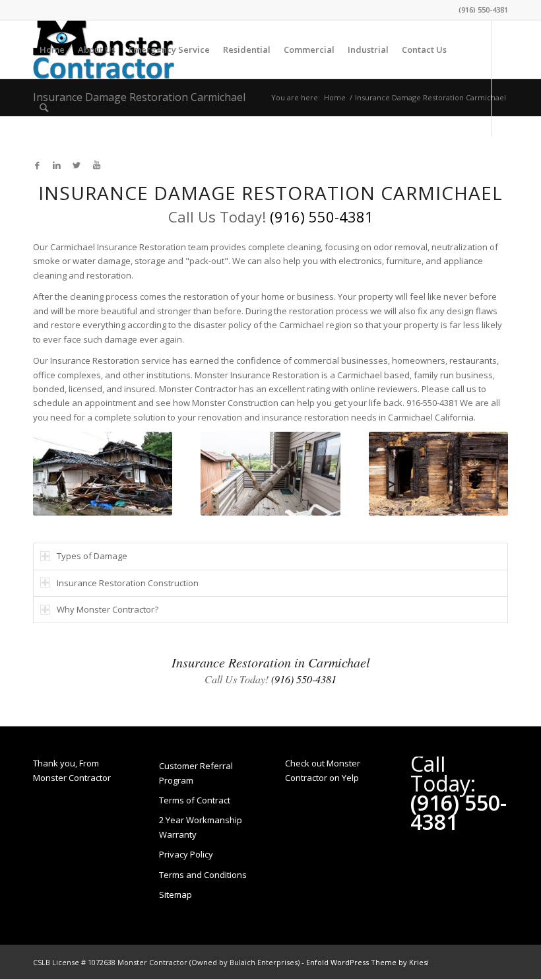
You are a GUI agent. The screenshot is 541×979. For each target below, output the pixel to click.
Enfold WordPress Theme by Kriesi (367, 962)
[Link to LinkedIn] (57, 165)
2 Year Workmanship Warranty (200, 827)
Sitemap (175, 894)
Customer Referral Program (196, 773)
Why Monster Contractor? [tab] (107, 609)
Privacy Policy (186, 854)
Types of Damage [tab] (92, 556)
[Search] (44, 108)
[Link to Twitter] (76, 165)
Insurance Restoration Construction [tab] (128, 583)
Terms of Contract (194, 800)
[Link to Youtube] (96, 165)
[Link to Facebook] (37, 165)
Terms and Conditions (203, 875)
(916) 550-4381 (483, 10)
